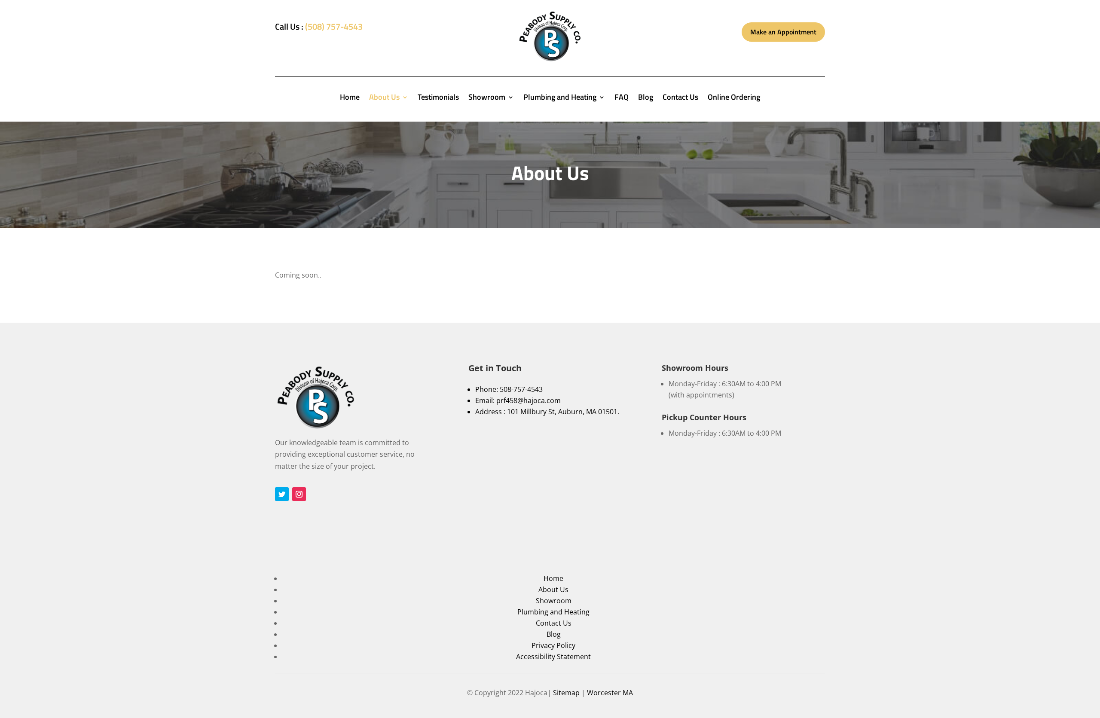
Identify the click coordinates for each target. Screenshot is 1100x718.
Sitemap (566, 692)
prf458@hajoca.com (528, 400)
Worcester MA (610, 692)
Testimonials (438, 98)
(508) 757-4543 (334, 26)
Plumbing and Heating (559, 98)
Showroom (486, 98)
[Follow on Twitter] (282, 494)
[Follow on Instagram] (299, 494)
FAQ (621, 98)
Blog (645, 98)
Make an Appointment (783, 32)
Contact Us (680, 98)
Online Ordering (734, 98)
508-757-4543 (521, 389)
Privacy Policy (553, 645)
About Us (384, 98)
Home (350, 98)
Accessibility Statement (553, 656)
